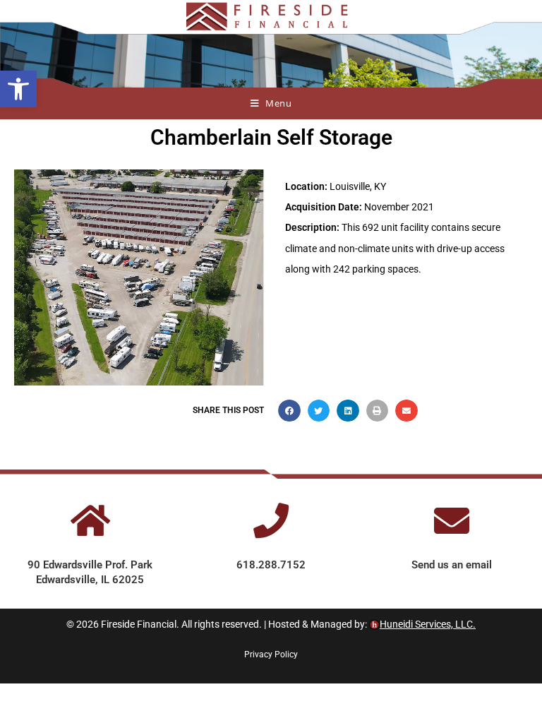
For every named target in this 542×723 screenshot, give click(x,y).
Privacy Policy (271, 654)
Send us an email (451, 564)
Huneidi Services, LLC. (428, 624)
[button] (18, 89)
